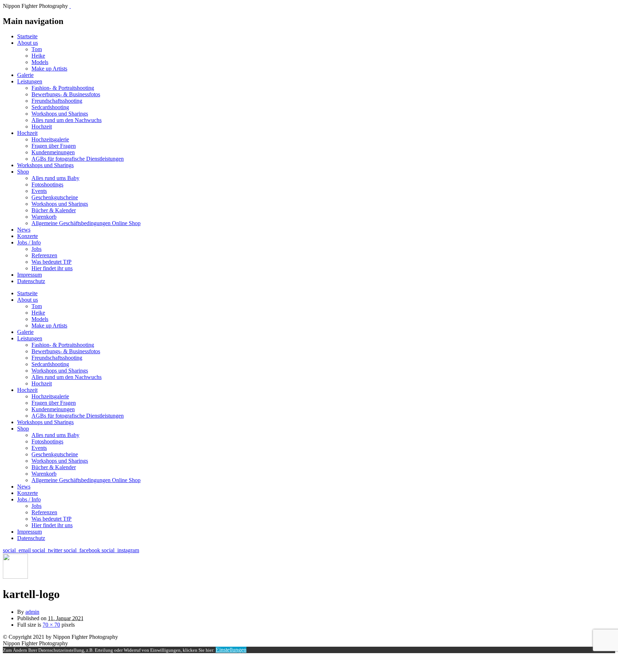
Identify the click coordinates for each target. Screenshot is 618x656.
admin (32, 612)
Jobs (36, 249)
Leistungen (29, 81)
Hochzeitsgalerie (50, 139)
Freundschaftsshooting (56, 101)
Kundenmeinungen (53, 152)
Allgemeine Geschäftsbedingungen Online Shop (86, 223)
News (23, 230)
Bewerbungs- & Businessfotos (65, 94)
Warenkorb (44, 217)
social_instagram (120, 550)
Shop (23, 172)
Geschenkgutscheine (54, 197)
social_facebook (83, 550)
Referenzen (44, 255)
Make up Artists (49, 68)
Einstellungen (231, 650)
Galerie (25, 75)
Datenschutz (31, 281)
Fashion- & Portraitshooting (62, 88)
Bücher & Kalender (53, 210)
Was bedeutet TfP (51, 262)
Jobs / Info (29, 242)
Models (39, 62)
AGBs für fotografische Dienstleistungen (77, 159)
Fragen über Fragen (53, 146)
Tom (36, 49)
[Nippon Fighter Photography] (70, 6)
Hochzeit (41, 126)
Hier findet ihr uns (52, 268)
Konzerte (27, 236)
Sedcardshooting (50, 107)
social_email (17, 550)
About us (27, 43)
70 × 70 (51, 625)
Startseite (27, 36)
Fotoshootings (47, 184)
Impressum (29, 275)
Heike (38, 56)
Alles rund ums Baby (55, 178)
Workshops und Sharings (59, 114)
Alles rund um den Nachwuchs (66, 120)
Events (39, 191)
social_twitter (48, 550)
